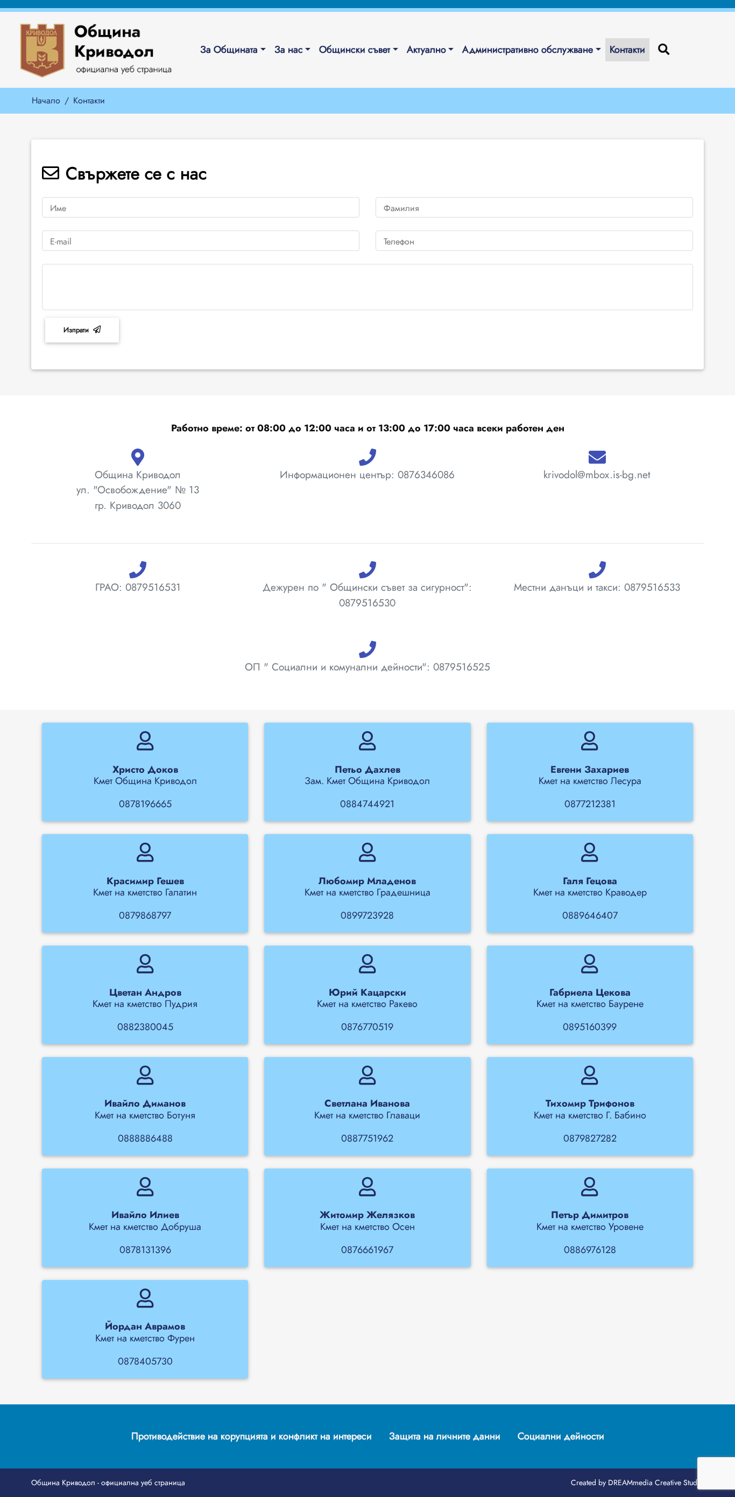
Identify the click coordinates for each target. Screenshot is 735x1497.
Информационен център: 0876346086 (367, 474)
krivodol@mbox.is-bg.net (597, 474)
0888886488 (145, 1138)
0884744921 (367, 804)
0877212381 (590, 804)
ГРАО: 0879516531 (138, 587)
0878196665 (145, 804)
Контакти (627, 50)
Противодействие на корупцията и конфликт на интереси (251, 1436)
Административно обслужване (527, 50)
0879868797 (145, 915)
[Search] (663, 50)
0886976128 (590, 1250)
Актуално (426, 50)
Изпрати (76, 330)
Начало (46, 100)
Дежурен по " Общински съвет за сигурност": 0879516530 (367, 595)
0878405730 (145, 1361)
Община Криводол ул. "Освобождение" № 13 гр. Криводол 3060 (137, 490)
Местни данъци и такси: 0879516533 (597, 587)
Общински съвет (354, 50)
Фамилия (401, 208)
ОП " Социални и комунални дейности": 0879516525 (367, 667)
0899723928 (367, 915)
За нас (288, 50)
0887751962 (367, 1138)
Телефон (399, 241)
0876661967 (367, 1250)
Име (58, 208)
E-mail (61, 241)
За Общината (229, 50)
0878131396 (145, 1250)
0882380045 (145, 1027)
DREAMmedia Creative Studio (656, 1482)
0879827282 (590, 1138)
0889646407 (590, 915)
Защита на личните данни (444, 1436)
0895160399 (590, 1027)
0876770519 (367, 1027)
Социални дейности (561, 1436)
